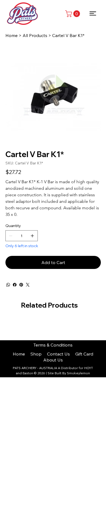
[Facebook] (14, 284)
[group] (53, 323)
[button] (73, 13)
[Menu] (93, 13)
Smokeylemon (78, 373)
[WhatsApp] (8, 284)
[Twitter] (27, 284)
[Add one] (32, 235)
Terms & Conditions (53, 345)
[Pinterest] (21, 284)
